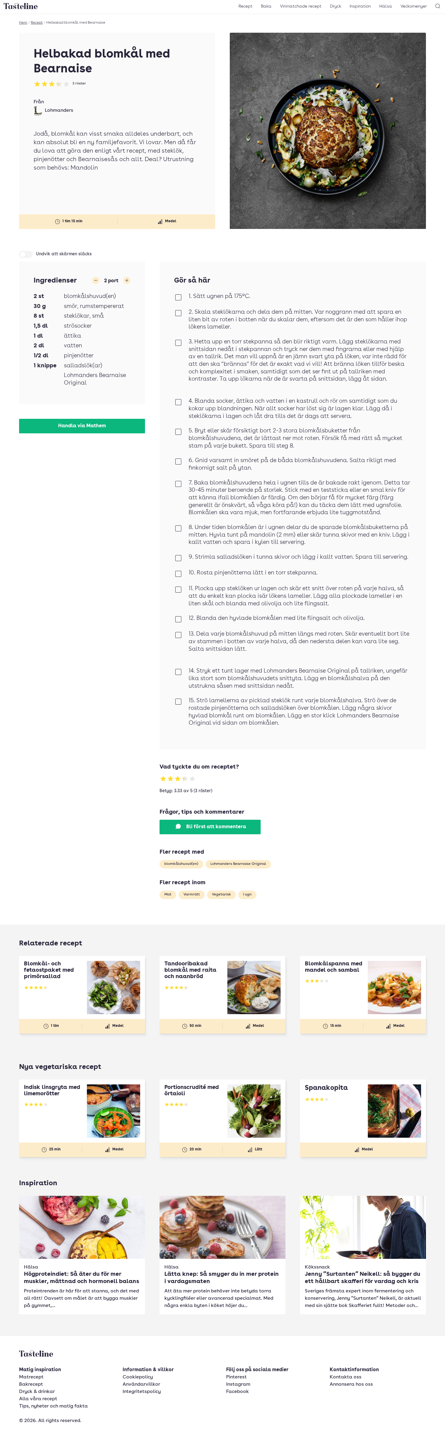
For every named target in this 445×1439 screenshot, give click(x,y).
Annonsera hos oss (351, 1384)
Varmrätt (191, 894)
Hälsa (385, 6)
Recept (245, 6)
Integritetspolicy (142, 1391)
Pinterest (236, 1377)
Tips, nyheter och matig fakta (53, 1406)
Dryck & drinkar (37, 1391)
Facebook (237, 1391)
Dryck (335, 6)
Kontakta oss (345, 1377)
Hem (23, 23)
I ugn (247, 894)
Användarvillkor (141, 1384)
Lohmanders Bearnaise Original (238, 864)
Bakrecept (31, 1384)
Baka (266, 6)
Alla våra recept (38, 1399)
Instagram (238, 1384)
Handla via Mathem (82, 426)
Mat (167, 894)
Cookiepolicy (138, 1377)
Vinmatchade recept (300, 6)
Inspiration (360, 6)
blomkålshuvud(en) (181, 864)
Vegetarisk (221, 894)
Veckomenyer (413, 6)
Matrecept (31, 1377)
